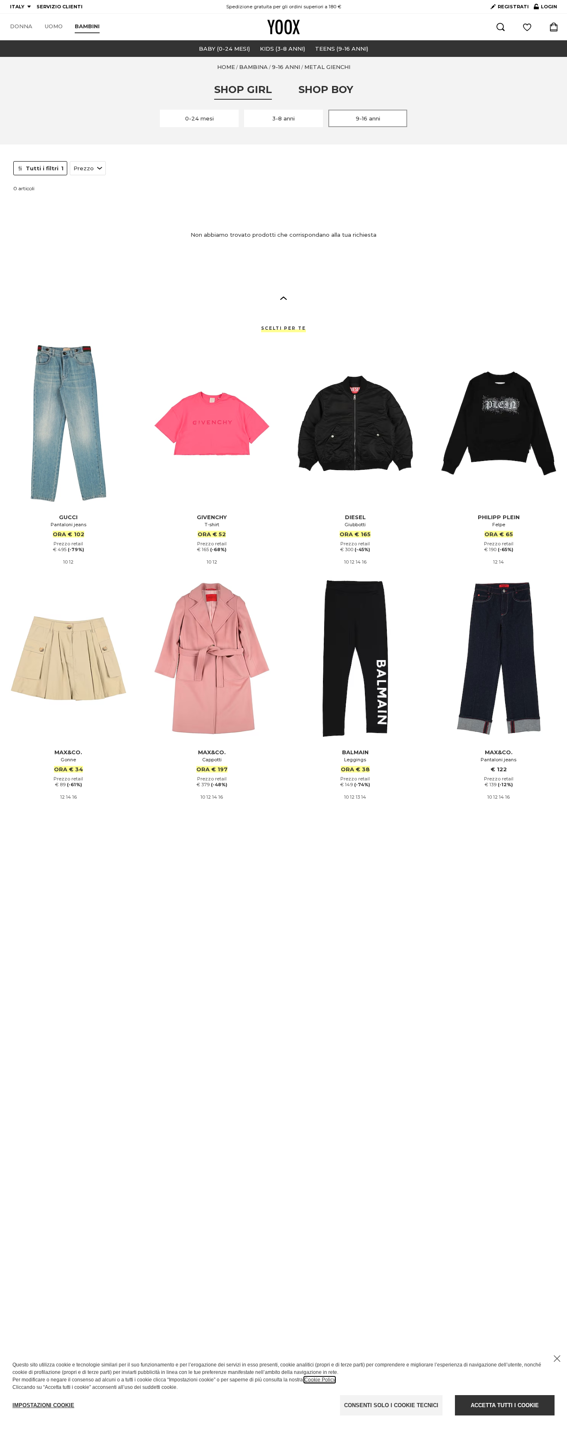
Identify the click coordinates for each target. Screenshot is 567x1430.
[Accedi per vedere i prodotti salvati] (527, 27)
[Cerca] (500, 27)
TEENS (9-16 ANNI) (341, 48)
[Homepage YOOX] (283, 27)
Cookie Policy (319, 1380)
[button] (283, 298)
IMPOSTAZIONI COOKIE (43, 1405)
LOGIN (545, 8)
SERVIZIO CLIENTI (60, 7)
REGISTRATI (513, 7)
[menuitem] (21, 26)
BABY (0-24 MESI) (224, 48)
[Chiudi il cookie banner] (557, 1358)
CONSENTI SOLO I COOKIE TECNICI (391, 1405)
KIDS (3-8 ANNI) (282, 48)
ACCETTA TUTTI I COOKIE (505, 1405)
